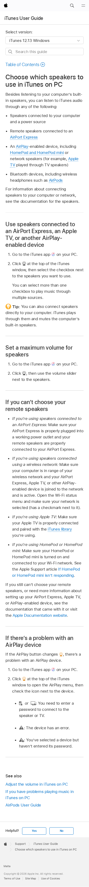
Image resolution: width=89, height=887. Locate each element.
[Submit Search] (10, 51)
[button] (72, 5)
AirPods (56, 180)
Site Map (30, 878)
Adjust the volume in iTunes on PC (36, 784)
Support (20, 844)
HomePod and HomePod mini (37, 152)
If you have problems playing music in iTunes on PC (39, 794)
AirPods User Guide (23, 805)
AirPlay (22, 146)
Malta (7, 866)
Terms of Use (12, 878)
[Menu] (83, 5)
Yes (34, 831)
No (62, 831)
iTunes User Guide (24, 18)
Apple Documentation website (40, 615)
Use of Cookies (50, 878)
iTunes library (60, 529)
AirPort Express (24, 137)
